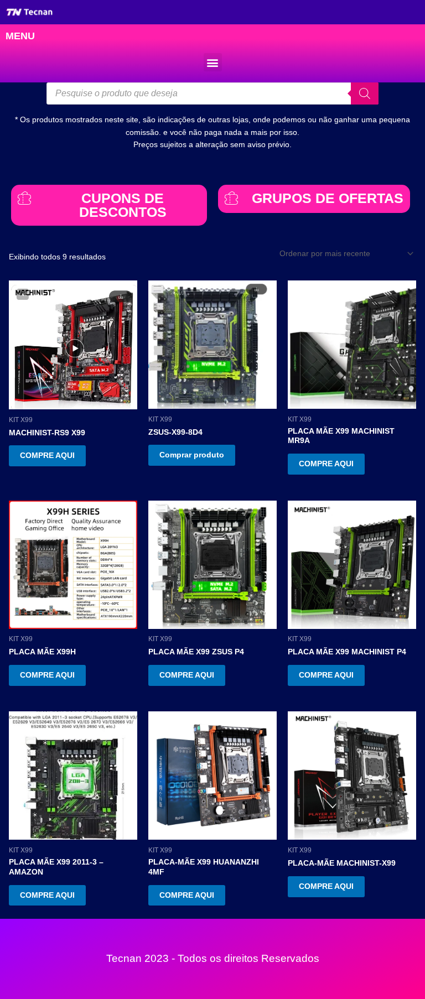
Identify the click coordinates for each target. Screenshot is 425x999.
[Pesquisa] (365, 93)
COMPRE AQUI (47, 455)
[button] (213, 62)
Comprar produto (191, 455)
